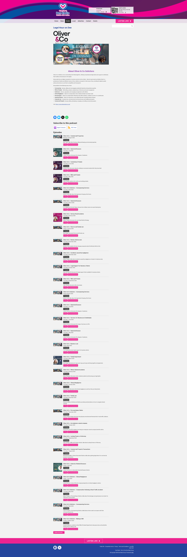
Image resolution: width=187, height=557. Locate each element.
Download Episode (73, 144)
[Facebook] (55, 547)
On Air (68, 21)
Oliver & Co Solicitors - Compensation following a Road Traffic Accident (83, 489)
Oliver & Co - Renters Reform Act (72, 240)
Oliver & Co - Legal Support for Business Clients (76, 266)
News (62, 21)
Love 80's (131, 546)
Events (95, 21)
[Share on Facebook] (55, 117)
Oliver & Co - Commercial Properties (73, 136)
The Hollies (121, 12)
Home (56, 21)
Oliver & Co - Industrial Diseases (72, 149)
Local (74, 21)
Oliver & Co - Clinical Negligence (72, 382)
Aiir (132, 552)
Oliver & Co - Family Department (72, 356)
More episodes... (58, 532)
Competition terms (109, 546)
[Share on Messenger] (58, 117)
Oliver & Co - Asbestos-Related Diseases (74, 463)
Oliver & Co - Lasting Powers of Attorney (74, 436)
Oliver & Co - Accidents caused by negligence (75, 253)
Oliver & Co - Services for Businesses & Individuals (77, 317)
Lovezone (98, 10)
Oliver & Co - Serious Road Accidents (73, 214)
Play (66, 144)
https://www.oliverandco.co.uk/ (63, 104)
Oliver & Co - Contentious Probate (72, 162)
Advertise (81, 21)
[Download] (125, 12)
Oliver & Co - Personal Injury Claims (73, 410)
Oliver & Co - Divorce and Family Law (73, 227)
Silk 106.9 (131, 548)
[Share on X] (62, 117)
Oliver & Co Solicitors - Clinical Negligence (75, 476)
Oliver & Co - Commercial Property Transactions (76, 449)
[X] (59, 547)
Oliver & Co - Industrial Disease (71, 330)
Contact (88, 21)
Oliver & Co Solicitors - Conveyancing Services (76, 188)
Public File (102, 546)
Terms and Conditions (124, 546)
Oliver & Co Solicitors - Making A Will (73, 518)
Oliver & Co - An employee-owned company (75, 423)
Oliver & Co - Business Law (70, 343)
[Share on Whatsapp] (66, 117)
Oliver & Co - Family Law (70, 395)
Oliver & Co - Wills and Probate (71, 175)
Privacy (116, 546)
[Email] (106, 11)
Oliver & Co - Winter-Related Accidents (74, 369)
